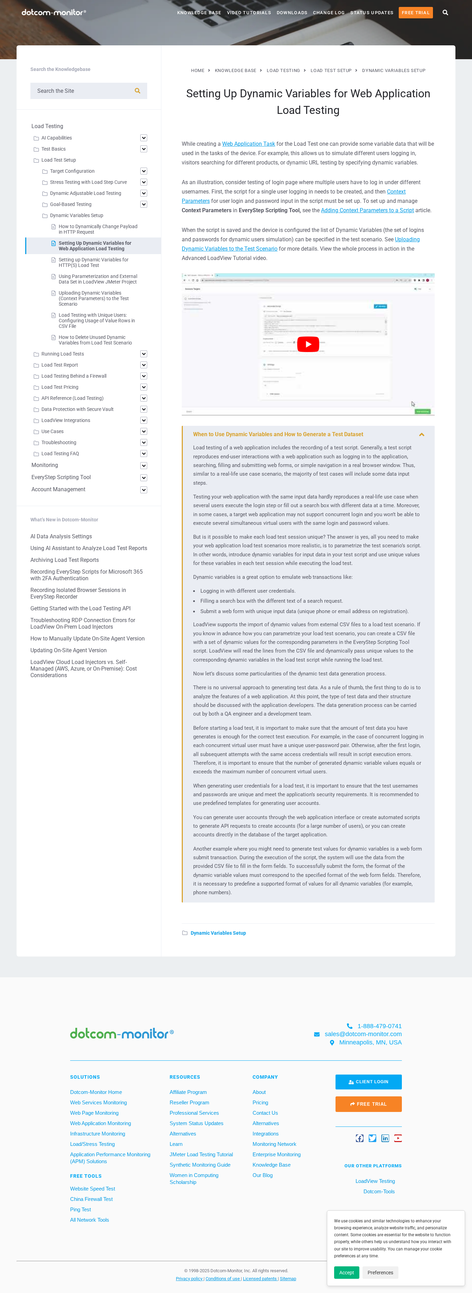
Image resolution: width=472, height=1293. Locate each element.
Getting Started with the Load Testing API (80, 608)
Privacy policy (190, 1278)
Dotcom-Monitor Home (96, 1092)
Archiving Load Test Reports (64, 560)
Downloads (292, 12)
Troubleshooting (58, 442)
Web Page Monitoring (94, 1113)
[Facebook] (360, 1138)
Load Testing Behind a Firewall (73, 376)
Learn (176, 1144)
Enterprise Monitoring (277, 1154)
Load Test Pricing (59, 387)
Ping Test (80, 1209)
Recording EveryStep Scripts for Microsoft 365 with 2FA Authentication (86, 575)
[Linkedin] (385, 1138)
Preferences (380, 1272)
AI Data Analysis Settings (61, 536)
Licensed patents (260, 1278)
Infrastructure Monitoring (97, 1134)
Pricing (260, 1102)
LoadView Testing (374, 1181)
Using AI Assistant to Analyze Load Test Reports (88, 548)
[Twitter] (372, 1138)
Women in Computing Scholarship (194, 1178)
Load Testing (47, 126)
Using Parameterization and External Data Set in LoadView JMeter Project (98, 279)
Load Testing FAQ (60, 453)
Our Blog (263, 1175)
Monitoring (44, 465)
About (259, 1092)
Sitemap (288, 1278)
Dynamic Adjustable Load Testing (85, 193)
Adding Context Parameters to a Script (367, 210)
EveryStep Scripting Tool (61, 477)
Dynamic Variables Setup (218, 933)
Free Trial (416, 12)
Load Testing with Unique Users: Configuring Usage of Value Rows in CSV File (97, 320)
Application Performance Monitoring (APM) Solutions (110, 1157)
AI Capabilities (56, 138)
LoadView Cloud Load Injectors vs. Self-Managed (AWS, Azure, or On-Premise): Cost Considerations (83, 669)
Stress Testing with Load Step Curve (88, 182)
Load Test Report (59, 365)
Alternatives (183, 1134)
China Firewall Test (91, 1199)
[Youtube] (398, 1138)
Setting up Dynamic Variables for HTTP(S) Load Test (94, 262)
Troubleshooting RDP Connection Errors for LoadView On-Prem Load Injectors (82, 623)
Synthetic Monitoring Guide (200, 1165)
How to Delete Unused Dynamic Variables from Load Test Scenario (95, 339)
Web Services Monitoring (98, 1102)
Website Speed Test (92, 1189)
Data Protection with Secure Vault (77, 409)
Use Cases (52, 431)
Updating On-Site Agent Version (68, 650)
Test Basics (53, 149)
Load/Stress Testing (92, 1144)
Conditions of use (223, 1278)
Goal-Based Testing (71, 204)
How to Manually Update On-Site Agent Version (87, 638)
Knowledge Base (199, 12)
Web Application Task (248, 144)
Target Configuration (72, 171)
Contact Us (265, 1113)
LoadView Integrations (65, 420)
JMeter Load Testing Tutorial (201, 1154)
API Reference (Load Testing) (72, 398)
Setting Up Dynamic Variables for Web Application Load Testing (95, 245)
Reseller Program (189, 1102)
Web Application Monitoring (100, 1123)
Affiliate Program (188, 1092)
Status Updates (372, 12)
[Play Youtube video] (308, 344)
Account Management (58, 489)
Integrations (266, 1134)
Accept (346, 1272)
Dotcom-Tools (378, 1191)
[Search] (137, 91)
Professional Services (194, 1113)
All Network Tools (89, 1220)
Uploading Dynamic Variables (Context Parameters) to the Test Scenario (94, 298)
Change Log (329, 12)
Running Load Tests (62, 354)
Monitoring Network (274, 1144)
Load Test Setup (58, 160)
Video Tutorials (249, 12)
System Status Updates (197, 1123)
